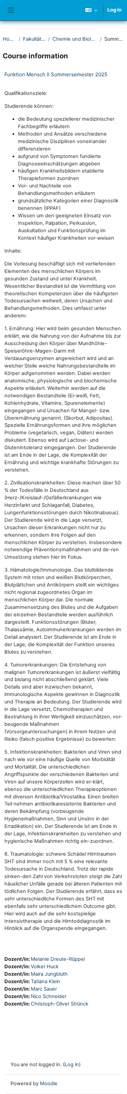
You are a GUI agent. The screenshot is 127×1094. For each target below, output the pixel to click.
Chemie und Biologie (74, 39)
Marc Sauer (44, 989)
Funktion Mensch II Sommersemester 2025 (55, 74)
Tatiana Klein (45, 981)
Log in (114, 10)
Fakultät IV (34, 39)
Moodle (49, 1083)
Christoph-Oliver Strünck (59, 1004)
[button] (91, 10)
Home (9, 39)
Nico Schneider (48, 996)
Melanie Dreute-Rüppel (58, 959)
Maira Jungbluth (49, 974)
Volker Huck (45, 966)
